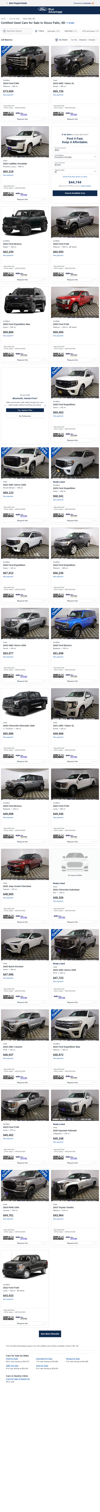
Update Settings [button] (85, 186)
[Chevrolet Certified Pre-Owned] (21, 756)
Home (3, 19)
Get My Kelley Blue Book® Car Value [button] (75, 177)
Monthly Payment (60, 148)
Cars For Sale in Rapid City (18, 1379)
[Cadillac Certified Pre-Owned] (21, 194)
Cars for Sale (14, 19)
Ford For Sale (12, 1359)
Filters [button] (41, 31)
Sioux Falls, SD (29, 19)
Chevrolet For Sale (44, 1359)
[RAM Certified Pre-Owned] (21, 1238)
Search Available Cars (75, 193)
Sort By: (74, 40)
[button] (8, 114)
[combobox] (16, 31)
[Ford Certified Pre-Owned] (21, 114)
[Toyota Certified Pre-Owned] (71, 1238)
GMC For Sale (12, 1366)
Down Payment (60, 163)
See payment (8, 95)
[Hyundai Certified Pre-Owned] (71, 1157)
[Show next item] (45, 405)
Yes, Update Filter (25, 410)
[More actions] (45, 119)
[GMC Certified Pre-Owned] (71, 114)
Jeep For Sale (42, 1366)
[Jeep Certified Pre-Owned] (21, 916)
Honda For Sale (73, 1359)
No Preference (25, 416)
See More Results (50, 1334)
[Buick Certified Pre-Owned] (21, 997)
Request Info (22, 119)
